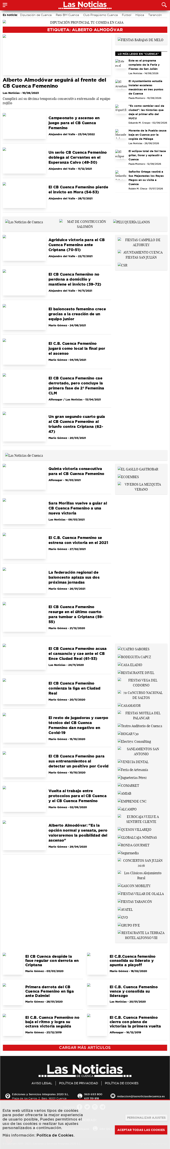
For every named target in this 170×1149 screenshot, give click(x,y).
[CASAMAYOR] (129, 705)
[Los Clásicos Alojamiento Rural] (141, 875)
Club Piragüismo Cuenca (100, 15)
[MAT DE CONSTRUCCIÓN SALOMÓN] (85, 224)
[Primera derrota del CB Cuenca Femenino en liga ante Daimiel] (13, 994)
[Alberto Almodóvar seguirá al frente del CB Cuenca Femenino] (57, 54)
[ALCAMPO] (127, 809)
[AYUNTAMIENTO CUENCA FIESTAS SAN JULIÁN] (141, 254)
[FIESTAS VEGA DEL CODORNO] (141, 682)
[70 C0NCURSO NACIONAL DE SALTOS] (141, 695)
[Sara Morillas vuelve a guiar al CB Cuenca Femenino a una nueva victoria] (24, 511)
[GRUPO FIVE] (129, 925)
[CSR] (122, 265)
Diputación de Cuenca (36, 15)
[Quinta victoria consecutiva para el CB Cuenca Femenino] (24, 477)
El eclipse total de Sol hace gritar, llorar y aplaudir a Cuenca (147, 155)
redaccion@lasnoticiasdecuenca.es (141, 1096)
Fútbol (126, 15)
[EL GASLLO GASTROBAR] (138, 469)
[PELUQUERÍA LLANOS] (131, 222)
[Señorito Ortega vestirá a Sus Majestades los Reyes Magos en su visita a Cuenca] (121, 175)
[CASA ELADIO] (130, 664)
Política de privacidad (78, 1083)
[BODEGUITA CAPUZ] (134, 656)
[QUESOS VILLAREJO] (134, 829)
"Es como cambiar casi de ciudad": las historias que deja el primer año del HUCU (146, 112)
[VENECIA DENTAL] (133, 761)
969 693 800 (93, 1094)
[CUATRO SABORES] (133, 649)
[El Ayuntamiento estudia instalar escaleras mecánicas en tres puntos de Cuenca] (121, 84)
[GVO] (123, 917)
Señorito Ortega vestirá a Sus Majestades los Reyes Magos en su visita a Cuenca (146, 177)
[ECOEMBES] (128, 477)
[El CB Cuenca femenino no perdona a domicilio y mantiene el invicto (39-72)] (24, 282)
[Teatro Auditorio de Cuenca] (140, 725)
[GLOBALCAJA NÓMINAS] (137, 837)
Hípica (139, 15)
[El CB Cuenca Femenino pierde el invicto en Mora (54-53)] (24, 195)
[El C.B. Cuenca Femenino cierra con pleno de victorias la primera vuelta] (97, 1025)
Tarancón (155, 15)
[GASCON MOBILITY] (134, 885)
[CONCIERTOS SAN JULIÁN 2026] (141, 863)
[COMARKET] (128, 785)
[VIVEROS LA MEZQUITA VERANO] (141, 487)
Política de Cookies (121, 1083)
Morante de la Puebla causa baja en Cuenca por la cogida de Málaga (147, 134)
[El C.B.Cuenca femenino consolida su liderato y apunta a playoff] (97, 964)
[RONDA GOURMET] (133, 845)
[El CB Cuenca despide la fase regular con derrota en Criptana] (13, 964)
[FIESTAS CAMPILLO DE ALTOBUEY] (141, 242)
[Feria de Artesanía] (133, 769)
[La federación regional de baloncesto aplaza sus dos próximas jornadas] (24, 580)
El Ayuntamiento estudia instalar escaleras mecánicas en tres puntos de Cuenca (146, 87)
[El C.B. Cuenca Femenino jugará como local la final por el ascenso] (24, 352)
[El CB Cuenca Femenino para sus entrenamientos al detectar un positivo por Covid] (24, 764)
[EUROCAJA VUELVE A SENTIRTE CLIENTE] (141, 819)
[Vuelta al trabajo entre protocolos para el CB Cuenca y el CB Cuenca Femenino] (24, 799)
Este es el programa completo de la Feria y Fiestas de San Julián (144, 64)
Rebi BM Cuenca (67, 15)
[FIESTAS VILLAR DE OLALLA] (141, 893)
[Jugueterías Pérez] (132, 777)
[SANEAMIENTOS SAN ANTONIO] (141, 751)
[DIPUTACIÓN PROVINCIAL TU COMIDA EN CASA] (85, 22)
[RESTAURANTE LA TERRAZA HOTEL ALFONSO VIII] (141, 935)
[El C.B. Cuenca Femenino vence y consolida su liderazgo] (97, 994)
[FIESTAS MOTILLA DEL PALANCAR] (141, 715)
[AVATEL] (125, 909)
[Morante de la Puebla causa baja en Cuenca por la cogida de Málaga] (121, 134)
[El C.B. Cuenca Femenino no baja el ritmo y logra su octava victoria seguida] (13, 1025)
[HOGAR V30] (128, 733)
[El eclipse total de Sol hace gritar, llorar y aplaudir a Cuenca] (121, 154)
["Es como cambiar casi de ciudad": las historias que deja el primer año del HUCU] (121, 109)
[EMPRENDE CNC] (132, 801)
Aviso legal (42, 1083)
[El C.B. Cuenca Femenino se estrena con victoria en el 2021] (24, 546)
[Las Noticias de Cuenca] (24, 222)
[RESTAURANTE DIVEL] (136, 672)
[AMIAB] (124, 793)
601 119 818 (91, 1098)
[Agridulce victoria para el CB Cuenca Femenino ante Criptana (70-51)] (24, 248)
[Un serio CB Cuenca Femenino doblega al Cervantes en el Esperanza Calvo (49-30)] (24, 160)
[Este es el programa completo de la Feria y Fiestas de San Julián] (121, 64)
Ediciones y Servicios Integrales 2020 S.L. (40, 1094)
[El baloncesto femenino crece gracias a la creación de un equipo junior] (24, 317)
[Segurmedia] (128, 853)
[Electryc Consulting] (134, 741)
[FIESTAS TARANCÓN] (135, 901)
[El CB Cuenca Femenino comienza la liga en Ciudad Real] (24, 691)
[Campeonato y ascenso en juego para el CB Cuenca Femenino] (24, 126)
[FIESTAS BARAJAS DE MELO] (140, 39)
